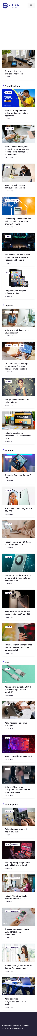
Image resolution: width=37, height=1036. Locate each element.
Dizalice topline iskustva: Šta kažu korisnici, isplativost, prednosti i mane (18, 221)
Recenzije (14, 200)
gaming (8, 236)
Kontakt (12, 1026)
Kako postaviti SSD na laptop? (18, 756)
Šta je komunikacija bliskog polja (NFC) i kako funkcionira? (17, 932)
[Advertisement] (18, 30)
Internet (9, 92)
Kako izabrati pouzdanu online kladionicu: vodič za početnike (17, 113)
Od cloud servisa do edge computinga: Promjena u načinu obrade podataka (16, 366)
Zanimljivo (9, 128)
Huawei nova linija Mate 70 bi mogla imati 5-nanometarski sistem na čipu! (18, 578)
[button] (24, 5)
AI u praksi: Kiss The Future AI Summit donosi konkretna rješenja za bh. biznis (18, 257)
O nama (5, 1026)
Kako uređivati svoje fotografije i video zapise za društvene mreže (17, 789)
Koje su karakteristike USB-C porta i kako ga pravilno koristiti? (18, 689)
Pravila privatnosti (22, 1026)
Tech (7, 167)
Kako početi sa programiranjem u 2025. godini (16, 1001)
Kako (15, 312)
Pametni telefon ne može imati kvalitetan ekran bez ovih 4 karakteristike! (18, 647)
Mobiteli (9, 457)
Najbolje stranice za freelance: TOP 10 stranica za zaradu (18, 435)
